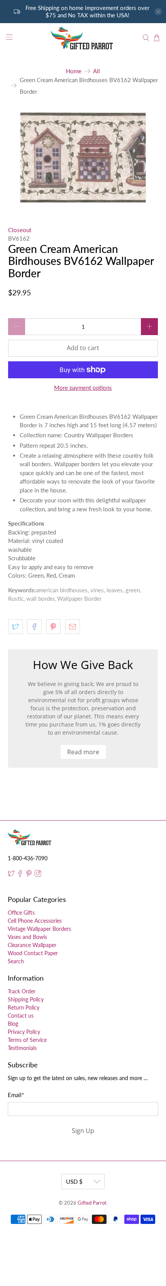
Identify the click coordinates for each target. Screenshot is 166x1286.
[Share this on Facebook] (34, 626)
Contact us (21, 1015)
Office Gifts (21, 912)
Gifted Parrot (92, 1203)
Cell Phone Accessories (35, 920)
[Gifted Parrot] (83, 38)
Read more (83, 752)
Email (16, 1094)
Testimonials (22, 1048)
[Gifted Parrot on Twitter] (11, 874)
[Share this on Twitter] (15, 626)
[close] (158, 11)
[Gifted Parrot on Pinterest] (28, 874)
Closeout (19, 229)
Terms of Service (27, 1040)
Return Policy (23, 1007)
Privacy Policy (24, 1031)
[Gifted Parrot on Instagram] (37, 874)
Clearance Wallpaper (32, 945)
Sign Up (83, 1130)
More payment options (83, 387)
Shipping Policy (26, 999)
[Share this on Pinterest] (53, 626)
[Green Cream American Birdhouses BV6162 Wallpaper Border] (83, 157)
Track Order (22, 991)
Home (73, 71)
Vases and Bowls (27, 937)
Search (16, 961)
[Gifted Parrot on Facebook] (20, 874)
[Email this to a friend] (72, 626)
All (96, 71)
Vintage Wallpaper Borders (39, 928)
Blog (13, 1023)
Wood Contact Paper (33, 953)
